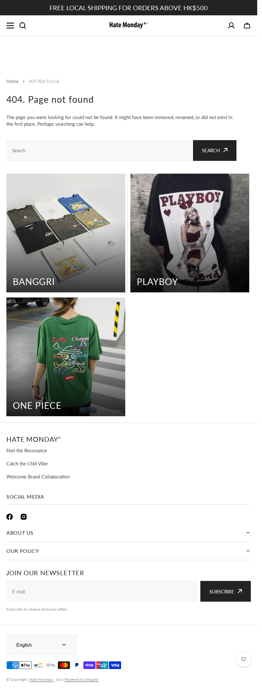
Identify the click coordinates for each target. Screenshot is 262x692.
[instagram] (24, 517)
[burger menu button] (10, 25)
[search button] (23, 25)
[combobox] (98, 150)
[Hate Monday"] (129, 25)
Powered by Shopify (81, 679)
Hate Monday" (41, 679)
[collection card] (65, 233)
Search (211, 150)
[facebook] (10, 517)
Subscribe (221, 591)
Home (12, 81)
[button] (247, 25)
